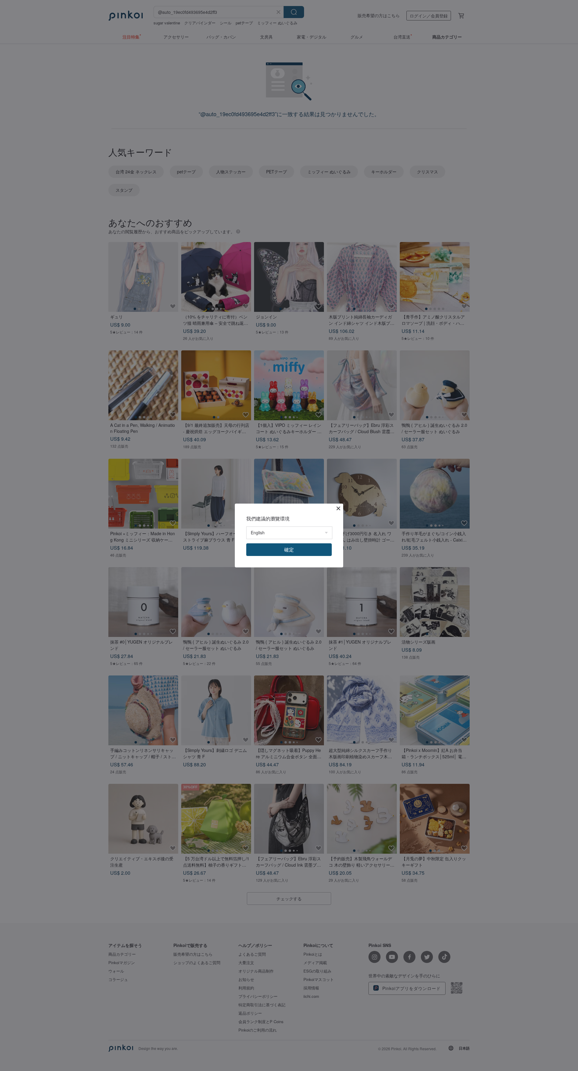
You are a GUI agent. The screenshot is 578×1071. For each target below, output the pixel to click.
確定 (289, 549)
